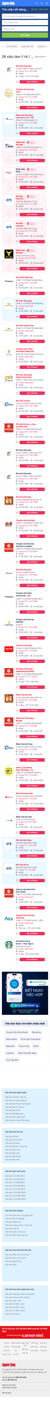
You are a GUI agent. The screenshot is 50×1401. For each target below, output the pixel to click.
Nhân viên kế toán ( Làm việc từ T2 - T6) (25, 116)
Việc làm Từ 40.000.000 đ (15, 1199)
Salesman (10, 1046)
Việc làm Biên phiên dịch (15, 1117)
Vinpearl (19, 625)
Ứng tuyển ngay (32, 82)
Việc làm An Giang (12, 1143)
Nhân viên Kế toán (20, 143)
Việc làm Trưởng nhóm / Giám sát (18, 1225)
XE (16, 1351)
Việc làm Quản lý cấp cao (15, 1232)
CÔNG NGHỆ (15, 1347)
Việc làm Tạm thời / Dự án (15, 1258)
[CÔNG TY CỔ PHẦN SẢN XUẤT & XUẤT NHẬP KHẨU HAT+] (9, 93)
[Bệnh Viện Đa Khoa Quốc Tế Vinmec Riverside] (9, 353)
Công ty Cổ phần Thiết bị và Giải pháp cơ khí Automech (28, 403)
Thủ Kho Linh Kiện (24, 645)
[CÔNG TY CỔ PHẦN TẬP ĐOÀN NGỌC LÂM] (9, 304)
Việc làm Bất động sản (14, 1113)
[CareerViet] (32, 1335)
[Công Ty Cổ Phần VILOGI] (9, 820)
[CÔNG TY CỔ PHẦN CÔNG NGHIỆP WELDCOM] (9, 428)
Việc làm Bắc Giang (13, 1156)
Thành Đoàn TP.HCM (9, 1387)
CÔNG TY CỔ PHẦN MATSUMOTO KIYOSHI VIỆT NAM (28, 773)
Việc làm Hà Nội (11, 1136)
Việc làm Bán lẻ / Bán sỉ (14, 1107)
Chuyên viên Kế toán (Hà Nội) (25, 620)
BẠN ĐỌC (43, 1347)
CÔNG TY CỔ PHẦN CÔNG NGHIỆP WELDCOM (29, 429)
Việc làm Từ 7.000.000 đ (14, 1182)
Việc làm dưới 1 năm (13, 1300)
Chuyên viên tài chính (25, 520)
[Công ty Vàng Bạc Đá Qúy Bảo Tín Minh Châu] (9, 501)
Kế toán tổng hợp (23, 66)
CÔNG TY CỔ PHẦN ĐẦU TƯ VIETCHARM (26, 120)
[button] (41, 3)
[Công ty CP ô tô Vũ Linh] (9, 254)
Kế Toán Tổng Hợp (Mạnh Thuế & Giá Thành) (24, 375)
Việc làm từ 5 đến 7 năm (14, 1307)
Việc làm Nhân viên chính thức (17, 1254)
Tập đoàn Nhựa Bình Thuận (26, 201)
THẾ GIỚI (6, 1351)
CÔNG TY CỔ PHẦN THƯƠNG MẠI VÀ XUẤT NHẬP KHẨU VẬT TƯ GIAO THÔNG (29, 280)
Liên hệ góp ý (6, 1393)
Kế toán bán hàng (23, 840)
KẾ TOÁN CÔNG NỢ (24, 277)
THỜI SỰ (6, 1347)
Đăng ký (34, 9)
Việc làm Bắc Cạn (12, 1153)
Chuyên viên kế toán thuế (25, 90)
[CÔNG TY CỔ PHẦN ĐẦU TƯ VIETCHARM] (9, 119)
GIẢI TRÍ (25, 1353)
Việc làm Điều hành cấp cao (16, 1235)
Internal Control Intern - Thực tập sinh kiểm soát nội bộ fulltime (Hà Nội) (25, 942)
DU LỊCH (16, 1354)
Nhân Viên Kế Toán (24, 744)
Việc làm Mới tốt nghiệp (14, 1218)
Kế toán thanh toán (24, 793)
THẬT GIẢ (43, 1351)
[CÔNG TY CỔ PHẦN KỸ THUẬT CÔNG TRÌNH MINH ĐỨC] (9, 524)
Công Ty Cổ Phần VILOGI (25, 819)
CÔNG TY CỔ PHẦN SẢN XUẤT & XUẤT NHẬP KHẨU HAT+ (28, 94)
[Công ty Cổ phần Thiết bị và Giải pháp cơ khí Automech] (9, 404)
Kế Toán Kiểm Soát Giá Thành (20, 197)
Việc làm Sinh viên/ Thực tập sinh (18, 1215)
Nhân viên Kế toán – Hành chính (20, 251)
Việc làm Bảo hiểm (12, 1110)
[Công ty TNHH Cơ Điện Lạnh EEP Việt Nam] (9, 70)
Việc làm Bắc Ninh (12, 1159)
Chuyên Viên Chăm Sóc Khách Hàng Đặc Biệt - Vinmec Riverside (25, 350)
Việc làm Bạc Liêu (12, 1149)
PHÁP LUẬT (6, 1354)
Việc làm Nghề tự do (13, 1261)
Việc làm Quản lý (11, 1228)
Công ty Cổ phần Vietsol (25, 572)
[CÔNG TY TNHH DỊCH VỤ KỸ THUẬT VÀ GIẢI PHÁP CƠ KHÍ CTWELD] (9, 378)
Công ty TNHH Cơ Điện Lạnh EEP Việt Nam (28, 69)
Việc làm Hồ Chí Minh (13, 1140)
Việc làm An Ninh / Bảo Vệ (15, 1097)
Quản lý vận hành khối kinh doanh (25, 890)
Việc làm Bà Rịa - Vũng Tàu (16, 1146)
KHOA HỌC (34, 1347)
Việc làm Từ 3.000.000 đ (15, 1176)
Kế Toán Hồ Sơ (22, 864)
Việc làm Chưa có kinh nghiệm (17, 1297)
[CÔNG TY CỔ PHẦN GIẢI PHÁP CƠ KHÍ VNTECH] (9, 146)
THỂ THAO (34, 1343)
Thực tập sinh (12, 1060)
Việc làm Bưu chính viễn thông (17, 1120)
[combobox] (25, 16)
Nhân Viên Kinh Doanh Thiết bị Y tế (20, 170)
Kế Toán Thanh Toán (25, 325)
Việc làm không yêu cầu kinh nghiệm (20, 1294)
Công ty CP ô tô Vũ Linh (25, 255)
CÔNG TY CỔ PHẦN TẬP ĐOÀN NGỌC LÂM (30, 303)
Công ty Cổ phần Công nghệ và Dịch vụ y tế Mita (30, 174)
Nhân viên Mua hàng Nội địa (25, 719)
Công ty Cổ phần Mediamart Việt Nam (28, 648)
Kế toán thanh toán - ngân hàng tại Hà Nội (25, 669)
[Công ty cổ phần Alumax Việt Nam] (9, 797)
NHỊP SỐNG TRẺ (25, 1344)
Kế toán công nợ (19, 224)
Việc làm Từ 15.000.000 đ (15, 1189)
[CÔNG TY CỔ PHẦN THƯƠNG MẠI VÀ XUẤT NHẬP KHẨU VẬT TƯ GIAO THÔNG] (9, 281)
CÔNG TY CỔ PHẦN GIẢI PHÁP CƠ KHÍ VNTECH (29, 147)
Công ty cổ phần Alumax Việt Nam (29, 796)
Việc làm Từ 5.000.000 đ (15, 1179)
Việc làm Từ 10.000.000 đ (15, 1186)
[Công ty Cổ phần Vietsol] (9, 573)
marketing (36, 1032)
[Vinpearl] (9, 623)
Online (36, 1046)
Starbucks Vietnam (23, 946)
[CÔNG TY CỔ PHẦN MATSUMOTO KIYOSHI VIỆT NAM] (9, 771)
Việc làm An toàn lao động (15, 1100)
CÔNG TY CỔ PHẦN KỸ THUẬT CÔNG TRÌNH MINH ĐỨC (30, 523)
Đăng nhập (43, 9)
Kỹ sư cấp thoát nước (30, 1039)
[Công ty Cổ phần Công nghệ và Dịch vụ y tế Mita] (9, 173)
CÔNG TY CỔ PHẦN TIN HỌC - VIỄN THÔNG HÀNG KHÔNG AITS (29, 920)
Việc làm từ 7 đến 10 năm (15, 1310)
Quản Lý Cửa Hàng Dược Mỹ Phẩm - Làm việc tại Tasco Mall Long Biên (25, 768)
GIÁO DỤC (43, 1343)
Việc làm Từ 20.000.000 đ (15, 1192)
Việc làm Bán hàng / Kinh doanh (18, 1104)
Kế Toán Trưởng (23, 400)
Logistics (10, 1053)
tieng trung (23, 1046)
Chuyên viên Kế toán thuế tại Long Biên (25, 544)
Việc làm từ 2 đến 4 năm (14, 1304)
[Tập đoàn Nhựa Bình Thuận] (9, 200)
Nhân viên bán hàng (27, 1053)
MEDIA (6, 1343)
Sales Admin (11, 1039)
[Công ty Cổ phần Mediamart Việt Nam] (9, 649)
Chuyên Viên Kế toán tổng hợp (25, 916)
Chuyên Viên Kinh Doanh (17, 1032)
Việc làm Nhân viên (13, 1222)
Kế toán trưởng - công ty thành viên (26, 425)
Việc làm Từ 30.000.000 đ (15, 1195)
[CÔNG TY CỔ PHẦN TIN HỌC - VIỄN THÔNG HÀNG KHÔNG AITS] (9, 919)
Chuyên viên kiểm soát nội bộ (24, 594)
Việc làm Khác (11, 1264)
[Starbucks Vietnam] (9, 945)
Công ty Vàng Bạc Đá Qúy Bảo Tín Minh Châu (29, 499)
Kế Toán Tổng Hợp (24, 300)
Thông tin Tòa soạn (9, 1385)
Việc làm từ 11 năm (12, 1314)
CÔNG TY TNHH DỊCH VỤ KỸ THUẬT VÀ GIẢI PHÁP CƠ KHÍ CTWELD (29, 380)
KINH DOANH (15, 1343)
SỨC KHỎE (34, 1351)
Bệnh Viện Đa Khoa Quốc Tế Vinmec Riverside (30, 354)
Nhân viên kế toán (24, 694)
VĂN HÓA (25, 1349)
